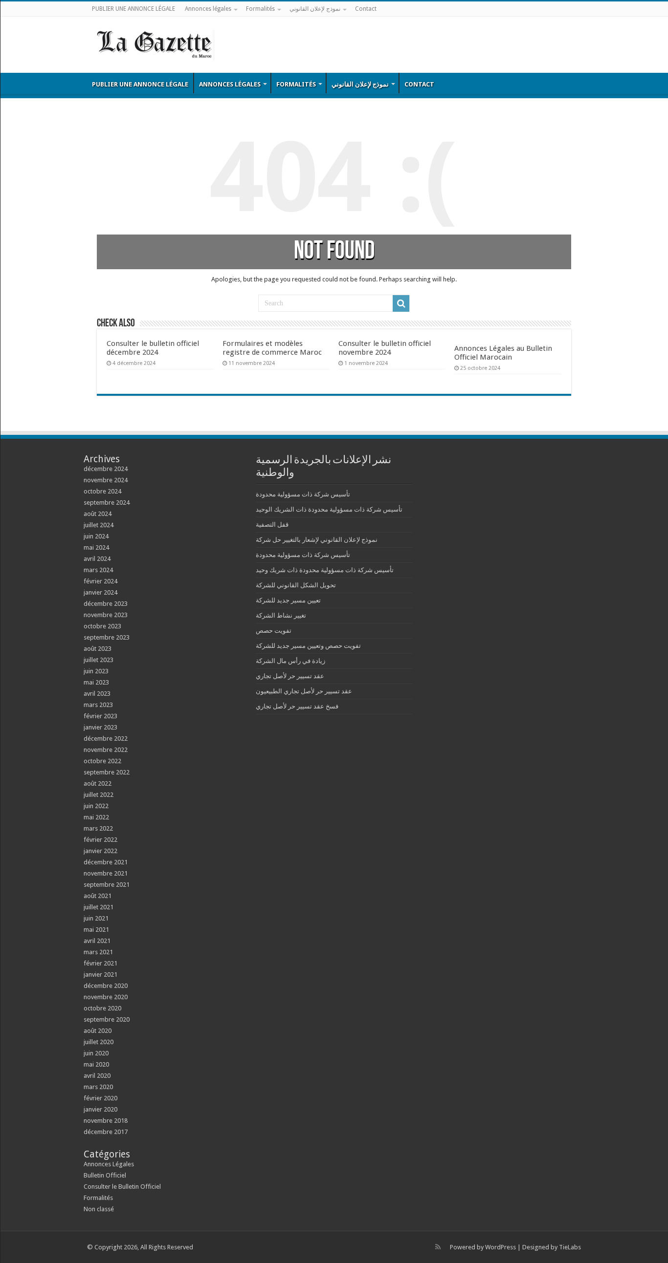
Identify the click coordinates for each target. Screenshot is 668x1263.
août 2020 (97, 1030)
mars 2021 (98, 952)
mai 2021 (96, 929)
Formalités (260, 8)
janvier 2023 (100, 727)
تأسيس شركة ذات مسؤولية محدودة (303, 494)
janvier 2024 (100, 592)
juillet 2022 (98, 794)
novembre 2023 (106, 615)
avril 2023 (97, 693)
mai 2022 (96, 817)
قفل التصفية (272, 524)
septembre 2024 (107, 502)
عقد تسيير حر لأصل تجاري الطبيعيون (304, 691)
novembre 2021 (106, 873)
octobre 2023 (102, 626)
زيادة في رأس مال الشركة (290, 660)
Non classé (99, 1209)
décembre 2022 (106, 738)
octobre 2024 (102, 491)
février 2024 (100, 581)
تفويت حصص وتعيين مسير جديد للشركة (308, 645)
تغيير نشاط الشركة (281, 615)
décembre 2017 (106, 1131)
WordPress (500, 1247)
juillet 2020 (98, 1042)
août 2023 (97, 648)
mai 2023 (96, 682)
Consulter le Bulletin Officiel (122, 1186)
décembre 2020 (106, 985)
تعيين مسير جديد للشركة (288, 600)
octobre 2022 (102, 761)
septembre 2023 (107, 637)
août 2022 (97, 783)
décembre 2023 (106, 603)
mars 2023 (98, 704)
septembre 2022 (107, 772)
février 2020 (100, 1098)
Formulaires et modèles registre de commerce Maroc (272, 348)
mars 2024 (98, 570)
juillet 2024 (98, 525)
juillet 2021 (98, 907)
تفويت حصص (273, 630)
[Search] (401, 303)
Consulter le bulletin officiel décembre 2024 (153, 348)
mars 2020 (98, 1087)
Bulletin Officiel (105, 1175)
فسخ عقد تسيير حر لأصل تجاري (297, 706)
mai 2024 (96, 547)
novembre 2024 (106, 480)
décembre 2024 (106, 468)
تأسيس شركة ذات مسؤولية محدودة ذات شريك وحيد (325, 570)
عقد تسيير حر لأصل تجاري (290, 676)
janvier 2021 (100, 974)
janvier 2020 (100, 1109)
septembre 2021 (107, 884)
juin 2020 (96, 1053)
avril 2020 (97, 1075)
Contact (366, 8)
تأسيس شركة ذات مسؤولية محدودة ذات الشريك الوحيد (329, 509)
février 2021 (100, 963)
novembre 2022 (106, 749)
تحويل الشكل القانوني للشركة (296, 585)
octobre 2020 (102, 1008)
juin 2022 (96, 806)
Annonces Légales (109, 1164)
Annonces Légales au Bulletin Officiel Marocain (503, 353)
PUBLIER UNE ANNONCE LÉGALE (133, 8)
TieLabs (570, 1247)
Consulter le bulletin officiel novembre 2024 (384, 348)
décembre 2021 (106, 862)
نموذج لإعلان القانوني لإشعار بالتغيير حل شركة (317, 539)
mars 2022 (98, 828)
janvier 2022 (100, 851)
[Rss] (438, 1247)
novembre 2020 (106, 997)
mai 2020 (96, 1064)
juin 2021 (96, 918)
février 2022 (100, 839)
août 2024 (97, 513)
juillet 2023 (98, 660)
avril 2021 (97, 940)
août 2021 (97, 895)
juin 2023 (96, 671)
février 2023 (100, 716)
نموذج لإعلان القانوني (314, 8)
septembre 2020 (107, 1019)
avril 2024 (97, 558)
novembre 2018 (106, 1120)
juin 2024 (96, 536)
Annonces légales (208, 8)
